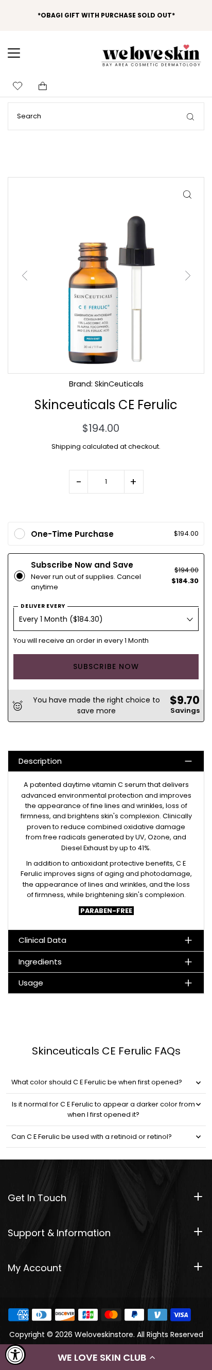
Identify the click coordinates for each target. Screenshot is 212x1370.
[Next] (187, 275)
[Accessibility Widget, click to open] (15, 1354)
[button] (106, 1357)
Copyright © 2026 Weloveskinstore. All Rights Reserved (106, 1334)
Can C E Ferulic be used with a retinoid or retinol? (91, 1136)
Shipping (66, 446)
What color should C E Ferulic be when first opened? (96, 1082)
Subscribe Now (106, 666)
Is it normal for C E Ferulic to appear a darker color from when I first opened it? (103, 1109)
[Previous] (24, 275)
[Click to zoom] (187, 194)
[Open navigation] (20, 53)
